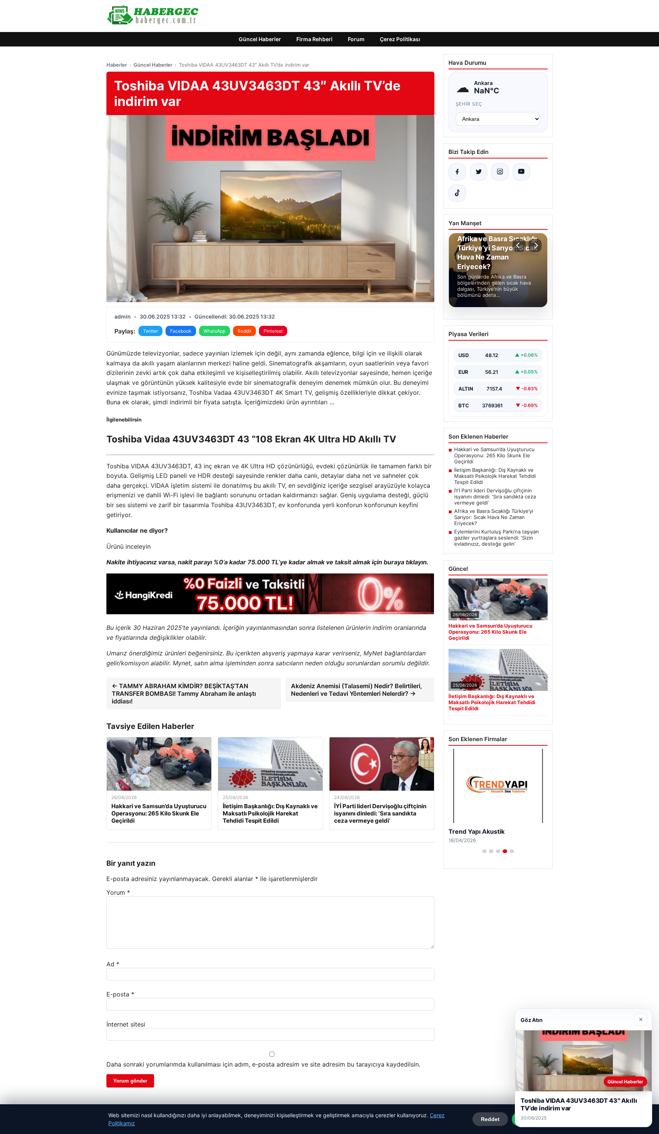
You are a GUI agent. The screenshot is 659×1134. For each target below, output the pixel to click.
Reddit (244, 331)
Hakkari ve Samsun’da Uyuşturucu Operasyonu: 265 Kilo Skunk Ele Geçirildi (494, 455)
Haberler (116, 65)
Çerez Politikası (400, 39)
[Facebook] (457, 172)
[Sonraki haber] (535, 245)
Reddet (490, 1119)
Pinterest (273, 331)
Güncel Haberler (260, 39)
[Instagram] (500, 172)
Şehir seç (469, 104)
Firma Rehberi (314, 39)
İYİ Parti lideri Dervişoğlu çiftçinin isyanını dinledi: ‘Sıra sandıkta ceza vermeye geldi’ (495, 496)
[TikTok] (457, 193)
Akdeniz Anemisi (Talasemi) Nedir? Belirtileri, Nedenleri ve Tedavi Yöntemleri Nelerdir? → (356, 689)
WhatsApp (214, 331)
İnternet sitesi (125, 1024)
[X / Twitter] (478, 172)
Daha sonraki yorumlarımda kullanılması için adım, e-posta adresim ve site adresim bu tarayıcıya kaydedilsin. (263, 1064)
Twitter (150, 331)
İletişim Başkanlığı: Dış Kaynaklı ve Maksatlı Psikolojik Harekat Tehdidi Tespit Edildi (495, 476)
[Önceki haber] (519, 245)
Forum (356, 39)
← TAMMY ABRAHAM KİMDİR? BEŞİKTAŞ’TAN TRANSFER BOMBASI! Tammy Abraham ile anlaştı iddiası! (184, 693)
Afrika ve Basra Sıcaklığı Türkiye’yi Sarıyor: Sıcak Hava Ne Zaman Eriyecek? (493, 517)
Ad (112, 964)
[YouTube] (521, 172)
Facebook (180, 331)
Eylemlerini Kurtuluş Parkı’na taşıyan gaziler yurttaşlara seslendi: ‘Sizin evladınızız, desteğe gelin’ (496, 538)
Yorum (118, 892)
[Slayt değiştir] (484, 851)
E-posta (120, 994)
